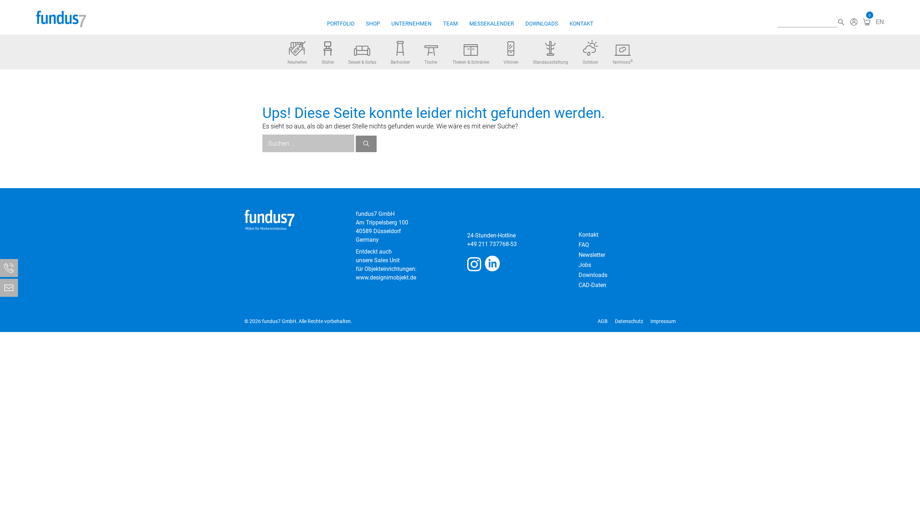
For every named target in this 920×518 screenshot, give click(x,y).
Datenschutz (629, 321)
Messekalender (491, 24)
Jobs (585, 265)
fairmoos (623, 62)
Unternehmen (411, 24)
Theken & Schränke (470, 62)
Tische (430, 62)
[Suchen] (366, 144)
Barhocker (400, 62)
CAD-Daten (592, 285)
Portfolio (340, 24)
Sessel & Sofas (362, 62)
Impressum (663, 321)
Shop (373, 24)
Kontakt (581, 24)
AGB (603, 321)
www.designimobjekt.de (386, 277)
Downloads (541, 24)
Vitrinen (511, 62)
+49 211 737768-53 (492, 244)
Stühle (328, 62)
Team (450, 24)
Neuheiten (297, 62)
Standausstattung (550, 62)
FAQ (584, 244)
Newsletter (592, 254)
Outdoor (590, 62)
